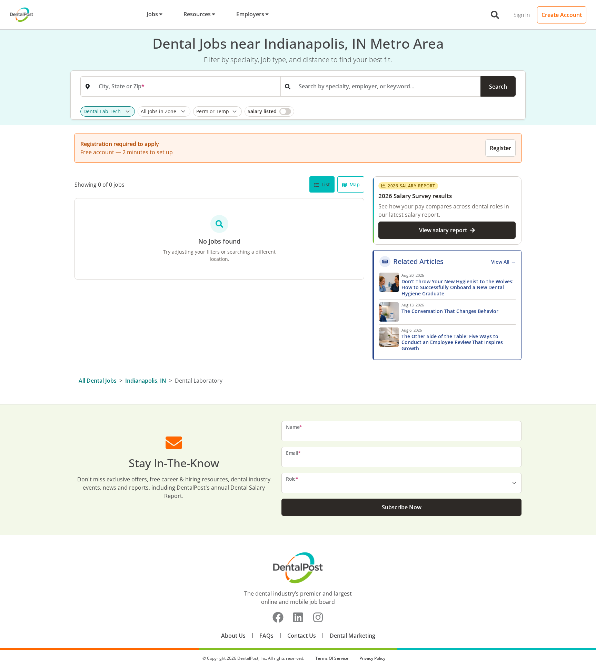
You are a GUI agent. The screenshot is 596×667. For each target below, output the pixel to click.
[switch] (269, 111)
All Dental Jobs (98, 380)
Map (354, 184)
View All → (503, 261)
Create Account (562, 15)
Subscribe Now (401, 507)
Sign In (522, 15)
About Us (233, 635)
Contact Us (301, 635)
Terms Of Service (331, 658)
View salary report (443, 230)
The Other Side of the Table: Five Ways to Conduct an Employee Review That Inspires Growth (452, 342)
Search (498, 86)
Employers (250, 14)
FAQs (266, 635)
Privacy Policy (372, 658)
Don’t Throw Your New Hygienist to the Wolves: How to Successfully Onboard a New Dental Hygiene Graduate (457, 287)
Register (500, 148)
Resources (197, 14)
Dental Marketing (352, 635)
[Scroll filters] (513, 111)
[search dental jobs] (495, 14)
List (325, 184)
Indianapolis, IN (145, 380)
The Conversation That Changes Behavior (449, 311)
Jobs (152, 14)
